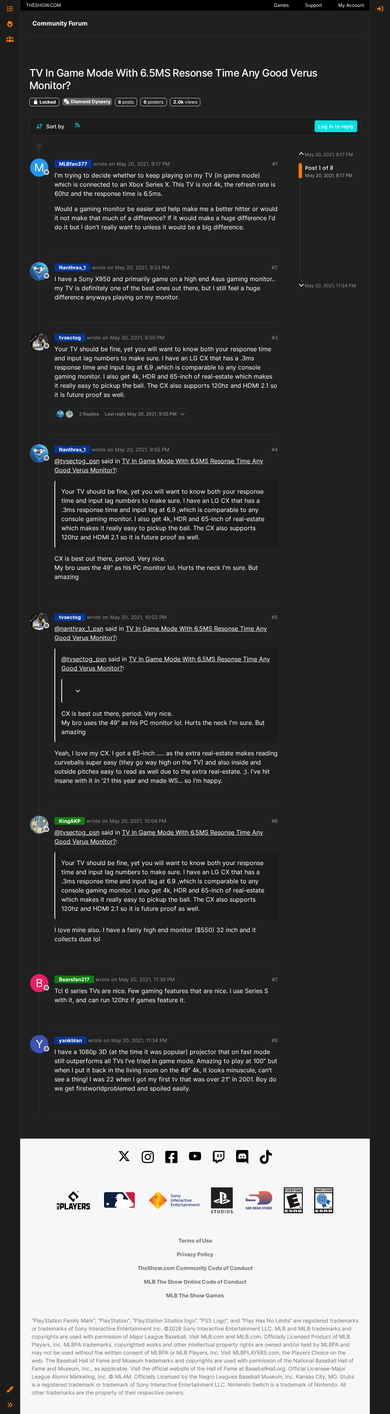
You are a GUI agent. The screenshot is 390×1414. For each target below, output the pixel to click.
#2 (275, 267)
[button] (10, 1390)
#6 (275, 821)
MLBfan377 (73, 164)
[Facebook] (171, 1157)
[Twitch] (219, 1157)
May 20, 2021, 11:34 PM (139, 1040)
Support (313, 5)
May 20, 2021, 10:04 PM (138, 821)
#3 (275, 337)
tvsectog (70, 337)
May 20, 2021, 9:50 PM (137, 337)
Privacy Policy (195, 1254)
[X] (124, 1157)
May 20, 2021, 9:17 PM (143, 164)
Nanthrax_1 (72, 267)
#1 (275, 164)
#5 (275, 617)
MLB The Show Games (195, 1295)
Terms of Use (195, 1240)
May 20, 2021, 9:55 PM (142, 449)
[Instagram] (148, 1157)
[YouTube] (195, 1157)
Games (281, 5)
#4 (275, 449)
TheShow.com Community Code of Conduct (195, 1268)
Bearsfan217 (74, 979)
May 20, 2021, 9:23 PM (142, 267)
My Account (351, 5)
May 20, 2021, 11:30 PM (147, 979)
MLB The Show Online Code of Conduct (195, 1281)
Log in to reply (336, 126)
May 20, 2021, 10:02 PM (138, 617)
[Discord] (242, 1157)
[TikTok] (266, 1157)
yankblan (70, 1040)
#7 (275, 979)
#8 (275, 1040)
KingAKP (69, 821)
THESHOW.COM (43, 5)
